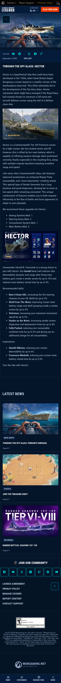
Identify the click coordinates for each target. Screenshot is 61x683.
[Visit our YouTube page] (57, 572)
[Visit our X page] (22, 572)
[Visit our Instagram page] (30, 572)
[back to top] (54, 586)
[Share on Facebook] (35, 54)
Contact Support (13, 603)
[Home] (8, 9)
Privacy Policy (11, 589)
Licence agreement (14, 584)
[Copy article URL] (41, 54)
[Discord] (13, 54)
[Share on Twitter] (29, 54)
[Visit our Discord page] (13, 572)
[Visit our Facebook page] (4, 572)
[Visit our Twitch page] (39, 572)
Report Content (12, 598)
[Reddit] (19, 54)
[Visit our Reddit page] (48, 572)
